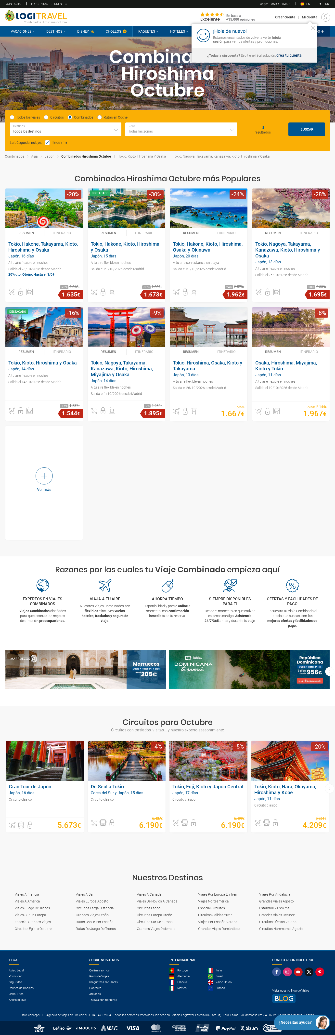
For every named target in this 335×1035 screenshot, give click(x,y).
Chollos (113, 31)
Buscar (306, 129)
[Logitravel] (227, 17)
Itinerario (62, 233)
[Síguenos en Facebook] (277, 972)
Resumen (26, 233)
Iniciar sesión (298, 35)
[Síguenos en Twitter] (310, 972)
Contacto (13, 4)
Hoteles (177, 31)
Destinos (54, 31)
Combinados (14, 156)
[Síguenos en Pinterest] (320, 972)
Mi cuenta (309, 17)
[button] (11, 292)
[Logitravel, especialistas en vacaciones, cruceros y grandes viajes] (36, 15)
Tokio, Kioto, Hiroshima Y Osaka (142, 156)
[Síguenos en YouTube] (299, 972)
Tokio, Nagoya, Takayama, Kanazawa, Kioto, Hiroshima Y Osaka (221, 156)
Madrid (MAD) (275, 4)
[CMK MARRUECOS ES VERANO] (85, 669)
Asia (34, 156)
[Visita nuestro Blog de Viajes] (299, 998)
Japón (49, 156)
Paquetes (146, 31)
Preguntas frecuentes (49, 4)
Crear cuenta (285, 17)
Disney (83, 31)
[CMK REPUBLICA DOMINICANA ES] (249, 669)
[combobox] (65, 129)
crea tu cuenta (289, 55)
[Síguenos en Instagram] (288, 972)
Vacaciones (21, 31)
